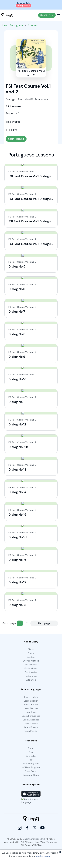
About (31, 649)
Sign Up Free (46, 15)
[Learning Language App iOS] (31, 794)
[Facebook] (27, 828)
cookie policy (43, 856)
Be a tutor (31, 755)
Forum (31, 748)
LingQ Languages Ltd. (34, 838)
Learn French (31, 704)
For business (31, 668)
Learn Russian (31, 731)
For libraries (31, 672)
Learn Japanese (31, 719)
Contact (31, 656)
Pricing (31, 653)
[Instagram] (19, 828)
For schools (31, 664)
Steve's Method (31, 660)
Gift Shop (31, 679)
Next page (44, 623)
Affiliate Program (31, 767)
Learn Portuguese (13, 25)
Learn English (31, 697)
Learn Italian (31, 712)
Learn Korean (31, 727)
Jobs (31, 759)
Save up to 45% (23, 6)
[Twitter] (35, 828)
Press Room (31, 771)
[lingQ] (7, 15)
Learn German (31, 708)
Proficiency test (31, 763)
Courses (33, 25)
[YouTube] (42, 828)
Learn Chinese (31, 723)
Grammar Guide (31, 775)
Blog (31, 752)
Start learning (16, 138)
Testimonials (31, 676)
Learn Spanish (31, 700)
